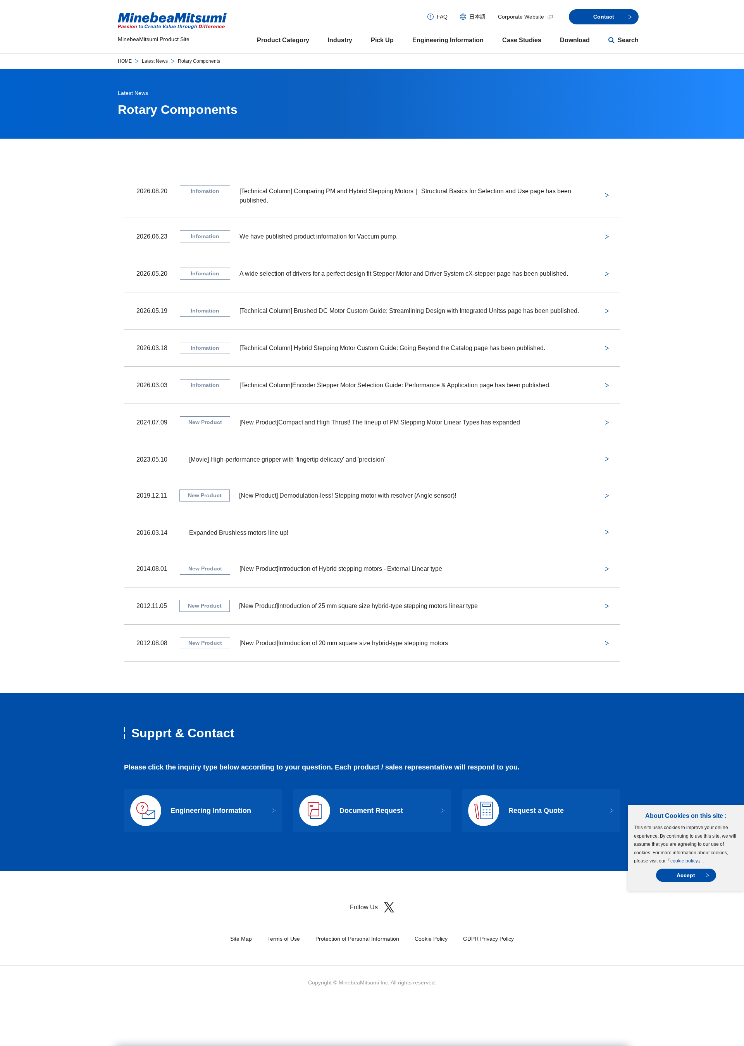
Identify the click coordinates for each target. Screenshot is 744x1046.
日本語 (477, 17)
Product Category (283, 40)
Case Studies (521, 40)
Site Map (241, 939)
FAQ (442, 17)
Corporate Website (521, 17)
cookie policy (684, 861)
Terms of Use (283, 939)
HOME (125, 61)
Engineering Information (448, 40)
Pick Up (382, 40)
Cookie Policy (431, 939)
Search (628, 40)
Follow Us (364, 907)
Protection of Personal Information (357, 939)
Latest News (155, 61)
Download (575, 40)
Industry (340, 40)
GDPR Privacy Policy (488, 939)
